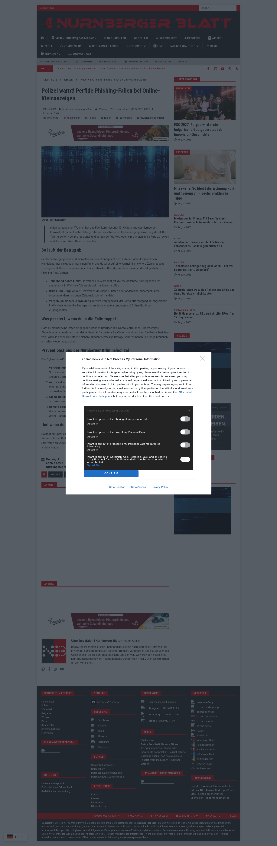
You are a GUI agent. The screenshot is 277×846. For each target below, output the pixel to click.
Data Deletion (117, 486)
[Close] (203, 359)
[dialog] (138, 423)
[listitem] (138, 411)
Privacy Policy (160, 486)
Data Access (138, 486)
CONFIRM (111, 473)
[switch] (185, 418)
